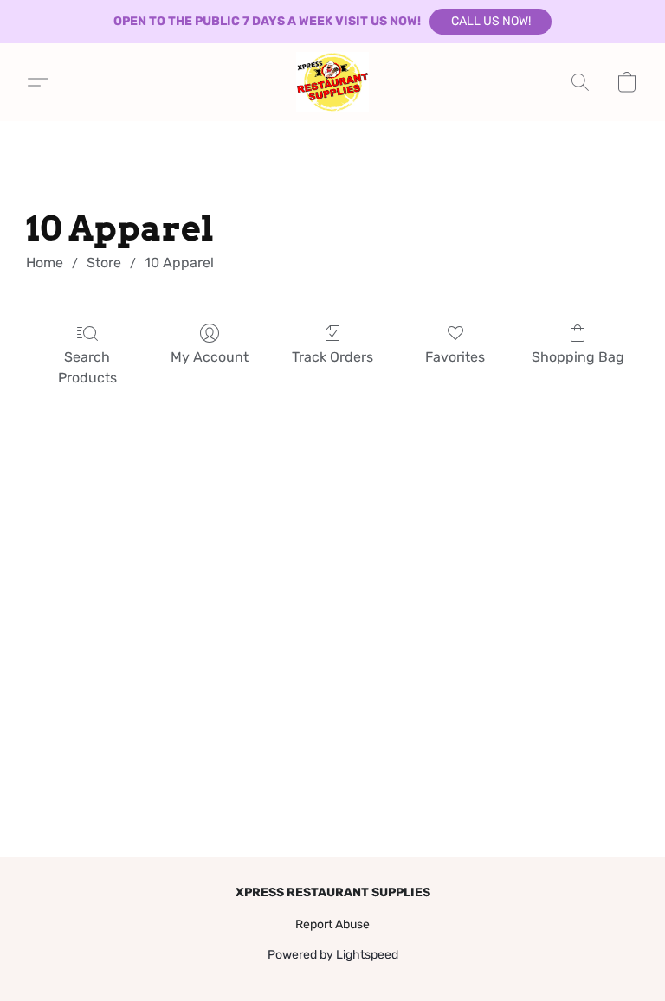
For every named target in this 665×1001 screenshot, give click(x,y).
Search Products (87, 367)
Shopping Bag (578, 357)
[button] (490, 22)
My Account (210, 357)
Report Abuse (332, 924)
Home (44, 262)
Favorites (455, 357)
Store (104, 262)
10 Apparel (179, 262)
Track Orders (332, 357)
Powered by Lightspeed (333, 954)
